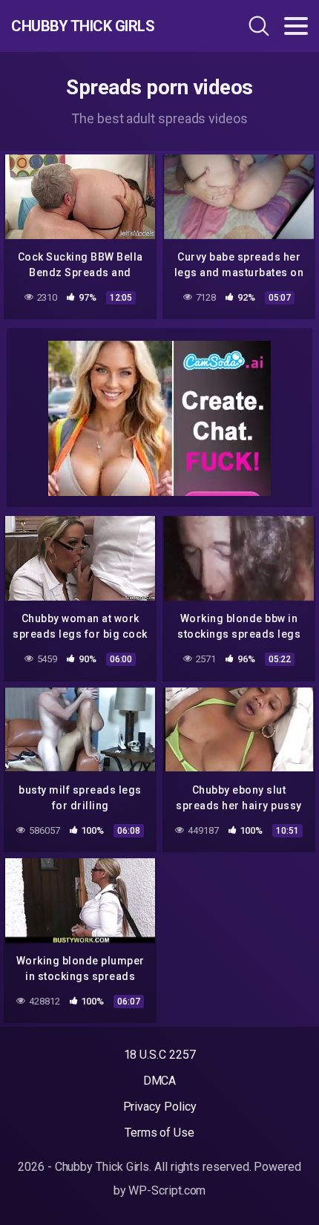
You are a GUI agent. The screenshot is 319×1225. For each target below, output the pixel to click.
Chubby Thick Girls (82, 26)
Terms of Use (159, 1133)
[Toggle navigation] (296, 26)
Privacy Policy (160, 1107)
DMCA (160, 1081)
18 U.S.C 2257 (160, 1055)
